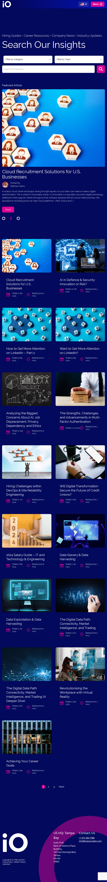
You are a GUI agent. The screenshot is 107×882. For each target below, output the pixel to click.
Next (61, 786)
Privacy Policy (7, 862)
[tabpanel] (53, 148)
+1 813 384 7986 (87, 837)
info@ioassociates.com (90, 841)
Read (8, 204)
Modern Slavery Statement (14, 863)
